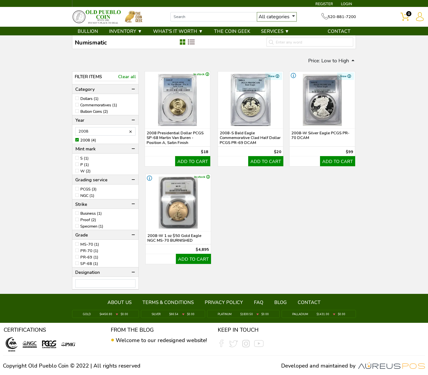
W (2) (85, 171)
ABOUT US (119, 302)
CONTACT (339, 31)
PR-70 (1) (89, 251)
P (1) (84, 165)
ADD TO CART (192, 161)
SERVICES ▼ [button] (275, 31)
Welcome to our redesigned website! (161, 340)
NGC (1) (87, 196)
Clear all (127, 76)
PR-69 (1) (89, 257)
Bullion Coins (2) (94, 112)
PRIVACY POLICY (224, 302)
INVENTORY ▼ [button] (125, 31)
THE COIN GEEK (232, 31)
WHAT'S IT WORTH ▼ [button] (178, 31)
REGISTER (324, 3)
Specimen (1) (91, 226)
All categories (275, 16)
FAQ (258, 302)
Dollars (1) (89, 99)
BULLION (88, 31)
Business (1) (91, 213)
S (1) (84, 158)
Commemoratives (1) (98, 105)
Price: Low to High (329, 60)
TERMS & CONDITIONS (168, 302)
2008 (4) (88, 140)
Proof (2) (88, 220)
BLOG (280, 302)
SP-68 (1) (89, 264)
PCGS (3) (88, 189)
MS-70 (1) (89, 244)
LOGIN (346, 3)
